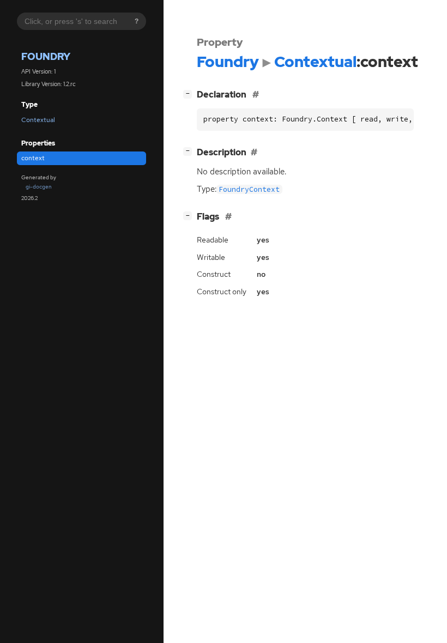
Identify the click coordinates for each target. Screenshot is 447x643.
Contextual (38, 120)
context (33, 158)
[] (189, 93)
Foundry (45, 56)
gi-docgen (39, 186)
